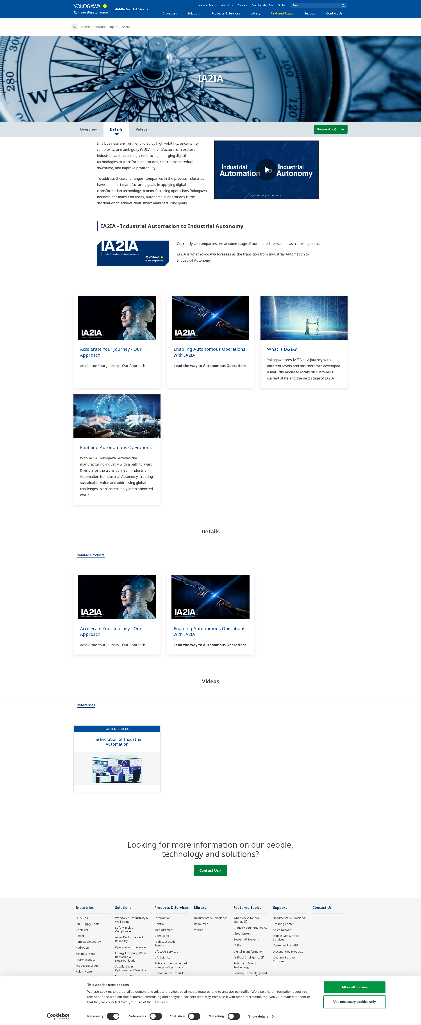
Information (163, 918)
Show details (258, 1016)
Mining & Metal (85, 954)
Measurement (164, 930)
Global (282, 5)
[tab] (90, 555)
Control (159, 924)
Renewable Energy (88, 942)
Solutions (194, 13)
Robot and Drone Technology (245, 965)
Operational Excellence (130, 947)
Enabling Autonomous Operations (116, 447)
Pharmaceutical (86, 960)
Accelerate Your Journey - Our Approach (111, 352)
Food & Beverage (87, 965)
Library (255, 13)
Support (310, 13)
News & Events (207, 5)
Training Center (283, 924)
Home (85, 27)
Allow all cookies (354, 987)
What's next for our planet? (246, 920)
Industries (170, 13)
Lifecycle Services (166, 951)
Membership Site (262, 5)
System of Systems (246, 939)
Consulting (162, 936)
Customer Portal (284, 945)
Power (80, 936)
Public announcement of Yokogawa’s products (171, 965)
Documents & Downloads (211, 918)
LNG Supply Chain (88, 924)
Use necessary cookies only (354, 1001)
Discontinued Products (170, 973)
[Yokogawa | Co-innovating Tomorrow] (91, 9)
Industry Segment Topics (250, 928)
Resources (201, 924)
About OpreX (242, 933)
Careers (242, 5)
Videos (198, 930)
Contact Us (334, 13)
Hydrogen (82, 947)
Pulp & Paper (84, 971)
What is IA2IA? (282, 349)
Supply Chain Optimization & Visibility (130, 968)
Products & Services (225, 13)
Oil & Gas (82, 918)
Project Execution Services (166, 943)
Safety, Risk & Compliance (124, 929)
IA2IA (237, 945)
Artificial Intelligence (247, 957)
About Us (227, 5)
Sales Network (282, 930)
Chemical (82, 930)
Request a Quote (330, 129)
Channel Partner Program (284, 959)
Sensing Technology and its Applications (250, 975)
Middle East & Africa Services (286, 937)
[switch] (156, 1016)
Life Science (162, 957)
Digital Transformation (249, 951)
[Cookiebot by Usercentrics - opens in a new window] (58, 1016)
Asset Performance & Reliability (129, 939)
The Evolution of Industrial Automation (117, 742)
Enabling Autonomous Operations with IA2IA (209, 352)
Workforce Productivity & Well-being (131, 920)
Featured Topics (282, 13)
